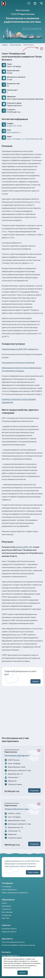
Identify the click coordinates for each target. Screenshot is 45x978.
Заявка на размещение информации (15, 893)
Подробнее (34, 790)
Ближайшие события (9, 929)
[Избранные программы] (35, 3)
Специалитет (6, 909)
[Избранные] (29, 3)
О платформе (6, 886)
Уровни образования (9, 889)
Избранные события (9, 932)
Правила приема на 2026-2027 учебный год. (20, 349)
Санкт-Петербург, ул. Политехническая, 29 (24, 139)
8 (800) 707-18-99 (14, 126)
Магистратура (15, 45)
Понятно (22, 973)
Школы (4, 903)
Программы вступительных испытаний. (18, 362)
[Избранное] (41, 49)
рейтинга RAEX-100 (24, 547)
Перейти (35, 681)
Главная (5, 45)
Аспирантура (6, 915)
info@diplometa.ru (12, 955)
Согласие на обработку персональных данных (18, 945)
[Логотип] (4, 3)
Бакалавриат (6, 906)
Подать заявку (33, 872)
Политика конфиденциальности (13, 942)
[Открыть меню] (41, 3)
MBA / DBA (5, 918)
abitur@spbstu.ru (14, 132)
